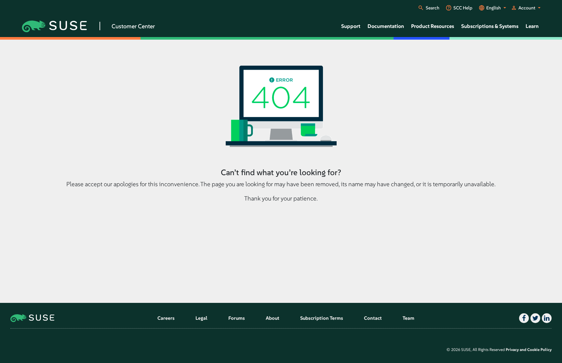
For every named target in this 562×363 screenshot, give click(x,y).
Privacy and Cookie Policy (529, 349)
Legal (201, 318)
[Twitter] (534, 318)
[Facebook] (523, 318)
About (272, 318)
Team (408, 318)
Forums (236, 318)
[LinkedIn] (546, 318)
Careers (166, 318)
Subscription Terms (321, 318)
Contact (373, 318)
